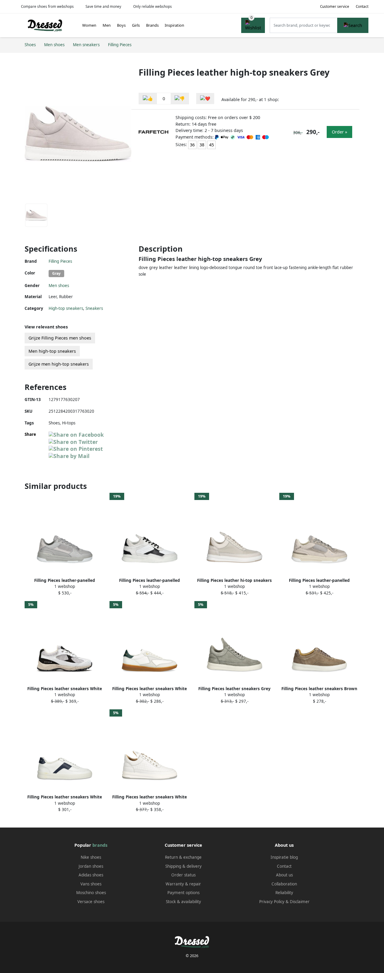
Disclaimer (300, 901)
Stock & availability (183, 901)
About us (284, 875)
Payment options (183, 892)
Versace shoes (90, 901)
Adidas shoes (91, 875)
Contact (362, 6)
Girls (136, 25)
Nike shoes (91, 857)
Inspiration (174, 25)
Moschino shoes (91, 892)
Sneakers (94, 308)
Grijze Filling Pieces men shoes (59, 338)
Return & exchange (183, 857)
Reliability (284, 892)
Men (107, 25)
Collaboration (284, 884)
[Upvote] (148, 98)
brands (99, 845)
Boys (121, 25)
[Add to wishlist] (205, 98)
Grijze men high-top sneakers (58, 364)
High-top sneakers (66, 308)
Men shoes (59, 285)
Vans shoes (90, 884)
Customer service (334, 6)
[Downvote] (180, 98)
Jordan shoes (91, 866)
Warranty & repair (183, 884)
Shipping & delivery (183, 866)
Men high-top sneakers (52, 351)
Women (89, 25)
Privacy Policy (271, 901)
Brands (152, 25)
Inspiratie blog (284, 857)
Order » (339, 132)
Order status (183, 875)
